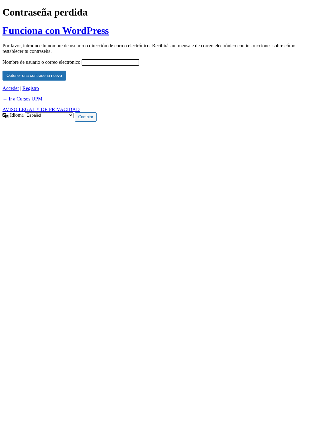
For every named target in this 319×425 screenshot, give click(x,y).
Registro (30, 88)
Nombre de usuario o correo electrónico (41, 62)
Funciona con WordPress (55, 30)
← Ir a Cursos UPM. (23, 98)
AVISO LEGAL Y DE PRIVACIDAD (41, 109)
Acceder (10, 88)
